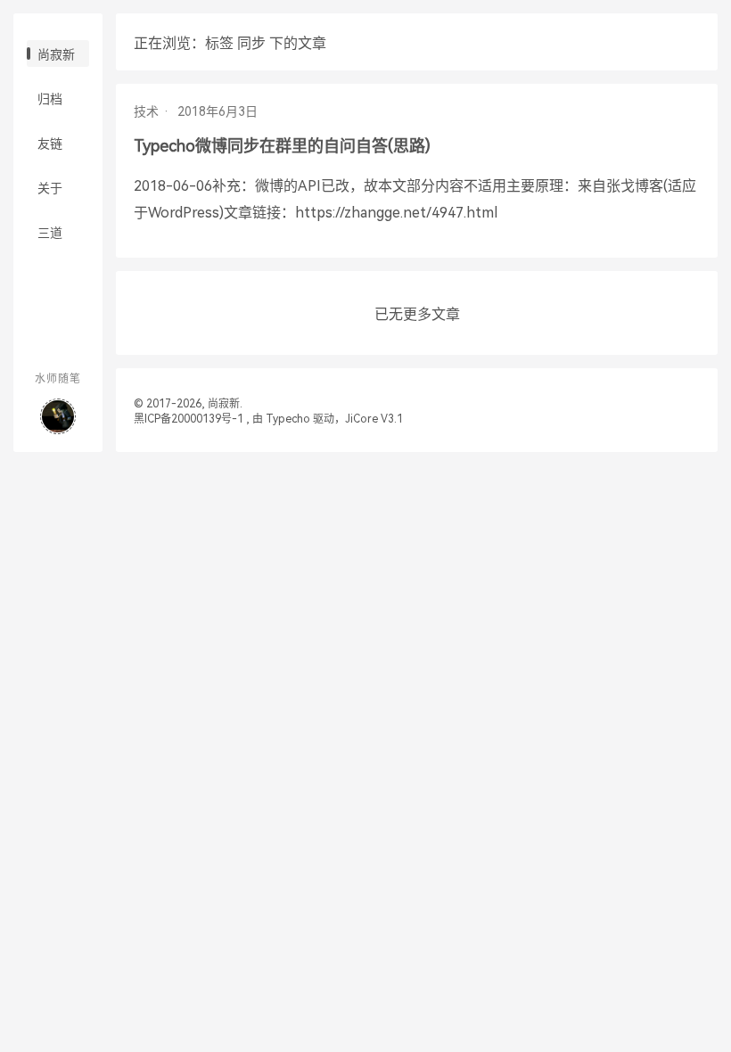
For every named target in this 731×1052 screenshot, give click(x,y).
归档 (49, 99)
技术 (146, 111)
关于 (49, 188)
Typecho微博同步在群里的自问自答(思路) (282, 145)
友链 (49, 143)
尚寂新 (56, 54)
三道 (49, 233)
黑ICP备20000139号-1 (188, 419)
